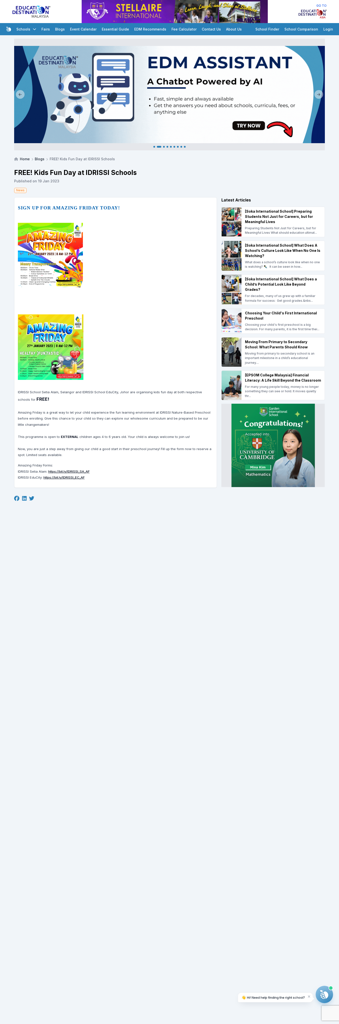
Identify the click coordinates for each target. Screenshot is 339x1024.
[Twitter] (31, 499)
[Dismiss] (309, 996)
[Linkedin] (24, 499)
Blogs (60, 29)
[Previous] (20, 94)
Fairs (45, 29)
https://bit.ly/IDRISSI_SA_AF (69, 471)
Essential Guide (115, 29)
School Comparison (301, 29)
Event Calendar (83, 29)
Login (328, 29)
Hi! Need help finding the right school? (273, 997)
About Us (234, 29)
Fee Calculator (184, 29)
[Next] (318, 94)
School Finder (267, 29)
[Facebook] (16, 499)
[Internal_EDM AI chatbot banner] (169, 94)
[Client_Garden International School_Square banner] (273, 445)
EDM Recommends (150, 29)
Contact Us (211, 29)
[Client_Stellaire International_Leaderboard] (175, 11)
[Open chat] (324, 994)
